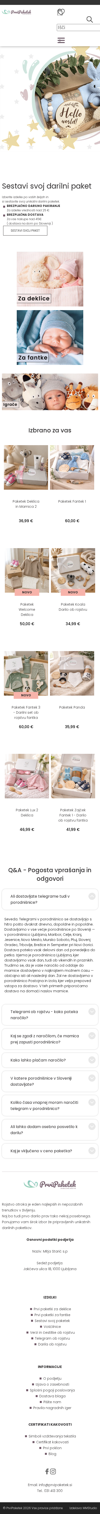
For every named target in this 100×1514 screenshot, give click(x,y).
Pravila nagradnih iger (52, 1407)
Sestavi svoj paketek (52, 1320)
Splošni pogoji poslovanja (52, 1390)
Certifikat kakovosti (52, 1442)
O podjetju (52, 1378)
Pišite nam (52, 1402)
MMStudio (90, 1508)
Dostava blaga (52, 1396)
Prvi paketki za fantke (52, 1314)
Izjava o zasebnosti (52, 1384)
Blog (52, 1453)
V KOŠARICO (26, 530)
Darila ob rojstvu (52, 1344)
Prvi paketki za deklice (52, 1309)
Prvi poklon (52, 1448)
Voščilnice (52, 1326)
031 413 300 (53, 1490)
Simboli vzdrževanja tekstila (52, 1436)
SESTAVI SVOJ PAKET (25, 230)
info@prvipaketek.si (55, 1484)
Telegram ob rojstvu (52, 1338)
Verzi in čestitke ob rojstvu (52, 1332)
